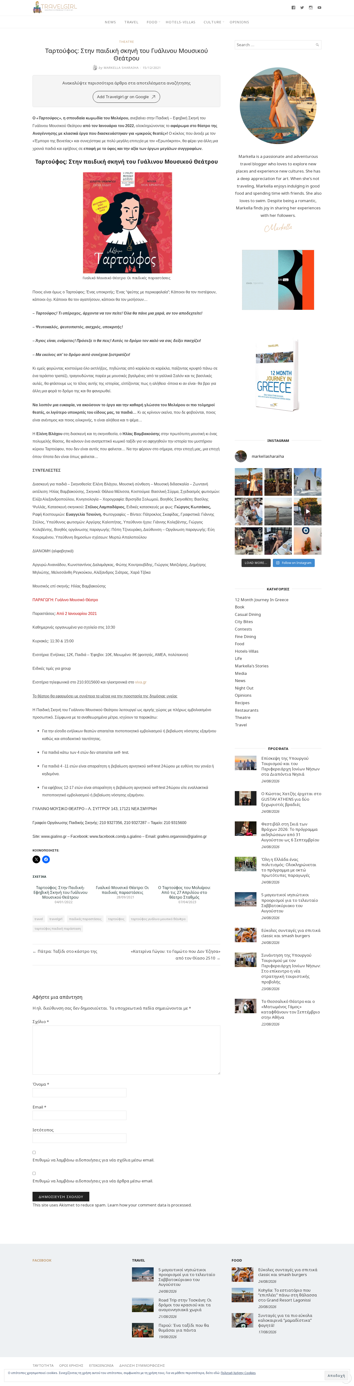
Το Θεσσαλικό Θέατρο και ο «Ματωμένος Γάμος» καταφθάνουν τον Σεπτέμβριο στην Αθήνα (290, 1009)
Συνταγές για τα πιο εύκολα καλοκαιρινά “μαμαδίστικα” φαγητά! (285, 1320)
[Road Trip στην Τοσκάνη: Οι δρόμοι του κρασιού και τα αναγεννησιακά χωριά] (143, 1305)
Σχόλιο (41, 1021)
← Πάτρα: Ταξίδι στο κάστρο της (65, 951)
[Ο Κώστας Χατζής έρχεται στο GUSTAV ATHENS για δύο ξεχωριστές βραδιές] (245, 798)
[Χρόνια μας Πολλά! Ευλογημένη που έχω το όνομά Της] (307, 482)
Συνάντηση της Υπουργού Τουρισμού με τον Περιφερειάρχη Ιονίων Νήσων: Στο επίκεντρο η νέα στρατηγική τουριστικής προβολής (291, 968)
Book (239, 607)
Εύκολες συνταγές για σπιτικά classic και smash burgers (291, 933)
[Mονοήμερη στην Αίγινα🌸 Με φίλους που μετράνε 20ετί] (248, 511)
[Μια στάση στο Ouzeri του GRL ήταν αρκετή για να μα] (307, 511)
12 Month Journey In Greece (261, 599)
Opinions (239, 21)
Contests (243, 629)
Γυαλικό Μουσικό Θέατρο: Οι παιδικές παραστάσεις (122, 890)
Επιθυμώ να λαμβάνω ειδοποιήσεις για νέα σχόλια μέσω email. (93, 1160)
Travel (131, 21)
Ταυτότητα (43, 1365)
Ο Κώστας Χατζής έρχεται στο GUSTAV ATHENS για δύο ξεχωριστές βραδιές (291, 799)
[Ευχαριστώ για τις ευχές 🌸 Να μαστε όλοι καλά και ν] (278, 482)
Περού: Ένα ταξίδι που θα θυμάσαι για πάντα (183, 1327)
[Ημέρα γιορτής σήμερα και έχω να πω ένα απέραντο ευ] (278, 541)
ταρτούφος (116, 919)
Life (238, 658)
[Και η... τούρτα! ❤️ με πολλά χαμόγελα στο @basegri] (248, 541)
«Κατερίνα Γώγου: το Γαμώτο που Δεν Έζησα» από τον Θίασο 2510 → (175, 954)
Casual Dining (248, 614)
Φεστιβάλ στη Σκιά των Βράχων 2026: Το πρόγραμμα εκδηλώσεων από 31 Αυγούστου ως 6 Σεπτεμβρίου (290, 832)
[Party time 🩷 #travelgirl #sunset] (278, 511)
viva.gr (140, 682)
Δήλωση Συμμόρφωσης (142, 1365)
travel (39, 919)
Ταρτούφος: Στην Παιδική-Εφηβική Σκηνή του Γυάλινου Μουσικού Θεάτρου (60, 892)
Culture (213, 21)
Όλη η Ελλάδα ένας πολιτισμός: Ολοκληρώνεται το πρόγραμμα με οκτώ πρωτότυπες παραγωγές (288, 867)
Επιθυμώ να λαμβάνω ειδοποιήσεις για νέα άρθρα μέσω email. (93, 1181)
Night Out (244, 688)
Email (39, 1107)
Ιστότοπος (43, 1130)
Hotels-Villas (181, 21)
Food (152, 21)
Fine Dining (245, 636)
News (110, 21)
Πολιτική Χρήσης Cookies (238, 1373)
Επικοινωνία (101, 1365)
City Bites (244, 621)
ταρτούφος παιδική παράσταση (58, 928)
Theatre (126, 41)
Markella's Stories (252, 666)
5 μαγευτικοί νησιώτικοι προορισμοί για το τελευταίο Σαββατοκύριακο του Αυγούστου (289, 902)
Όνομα (41, 1084)
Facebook (42, 1260)
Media (241, 673)
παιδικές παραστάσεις (85, 919)
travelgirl (56, 919)
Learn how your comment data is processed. (149, 1205)
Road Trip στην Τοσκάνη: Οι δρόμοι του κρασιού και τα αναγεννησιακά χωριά (185, 1305)
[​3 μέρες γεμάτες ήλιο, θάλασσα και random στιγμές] (307, 541)
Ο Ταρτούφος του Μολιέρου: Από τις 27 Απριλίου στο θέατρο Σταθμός (184, 892)
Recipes (242, 702)
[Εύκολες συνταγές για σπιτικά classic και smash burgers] (245, 935)
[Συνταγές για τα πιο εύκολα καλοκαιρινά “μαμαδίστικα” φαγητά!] (242, 1320)
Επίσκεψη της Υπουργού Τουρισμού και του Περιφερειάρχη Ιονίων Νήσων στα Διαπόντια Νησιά (290, 766)
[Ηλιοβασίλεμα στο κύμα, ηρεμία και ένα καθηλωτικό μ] (248, 482)
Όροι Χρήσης (71, 1365)
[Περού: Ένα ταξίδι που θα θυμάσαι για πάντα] (143, 1330)
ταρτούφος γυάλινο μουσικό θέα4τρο (158, 919)
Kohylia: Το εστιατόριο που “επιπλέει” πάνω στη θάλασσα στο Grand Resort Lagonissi (287, 1295)
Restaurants (246, 710)
